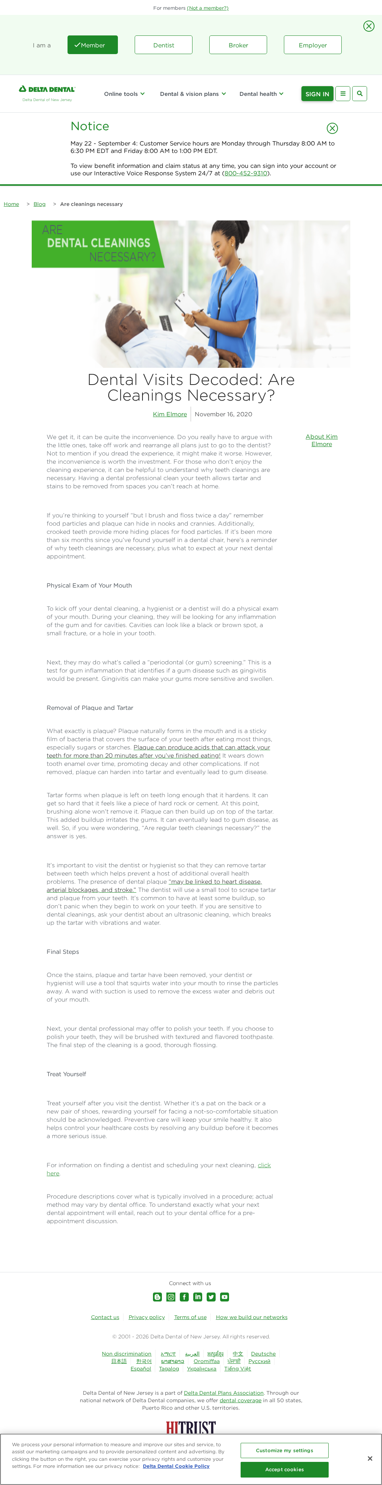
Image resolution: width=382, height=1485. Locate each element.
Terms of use (190, 1317)
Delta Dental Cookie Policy (176, 1466)
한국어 (144, 1361)
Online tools (121, 93)
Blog (40, 204)
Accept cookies (284, 1469)
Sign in (317, 94)
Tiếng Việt (237, 1368)
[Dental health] (281, 93)
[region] (191, 1459)
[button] (208, 8)
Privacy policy (147, 1317)
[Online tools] (142, 93)
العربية (192, 1353)
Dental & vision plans (189, 93)
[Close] (370, 1458)
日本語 (119, 1361)
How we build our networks (252, 1317)
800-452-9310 (246, 173)
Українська (201, 1368)
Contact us (105, 1317)
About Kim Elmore (322, 440)
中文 (238, 1353)
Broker (238, 45)
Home (11, 204)
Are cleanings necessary (91, 204)
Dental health (258, 93)
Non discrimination (126, 1353)
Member (93, 45)
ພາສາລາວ (172, 1361)
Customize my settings (284, 1450)
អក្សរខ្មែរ (215, 1353)
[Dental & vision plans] (223, 93)
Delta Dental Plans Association (224, 1393)
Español (141, 1368)
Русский (259, 1361)
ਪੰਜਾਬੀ (234, 1361)
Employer (313, 45)
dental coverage (241, 1400)
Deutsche (263, 1353)
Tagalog (169, 1368)
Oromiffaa (207, 1361)
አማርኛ (168, 1353)
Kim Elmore (170, 414)
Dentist (163, 45)
